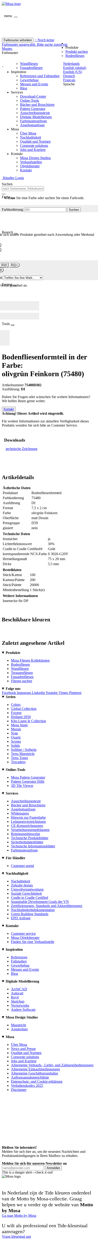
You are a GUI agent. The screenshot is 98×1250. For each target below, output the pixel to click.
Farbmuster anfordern (18, 40)
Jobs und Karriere (33, 150)
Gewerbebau (29, 80)
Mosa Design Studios (35, 158)
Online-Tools (29, 100)
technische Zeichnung (21, 449)
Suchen (74, 209)
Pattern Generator (32, 109)
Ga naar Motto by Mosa (19, 1215)
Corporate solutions (34, 145)
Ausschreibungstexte (35, 113)
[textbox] (23, 188)
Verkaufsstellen (31, 162)
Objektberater (30, 166)
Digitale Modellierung (36, 117)
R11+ (14, 265)
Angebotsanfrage (32, 125)
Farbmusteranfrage (33, 121)
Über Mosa (28, 133)
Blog (23, 88)
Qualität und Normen (35, 141)
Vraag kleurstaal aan (16, 1236)
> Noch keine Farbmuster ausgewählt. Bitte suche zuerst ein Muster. (34, 44)
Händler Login (13, 178)
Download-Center (33, 96)
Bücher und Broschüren (37, 105)
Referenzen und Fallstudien (39, 76)
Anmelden (53, 1168)
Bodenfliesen (74, 56)
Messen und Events (34, 84)
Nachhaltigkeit (30, 137)
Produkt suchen (76, 51)
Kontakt (26, 170)
